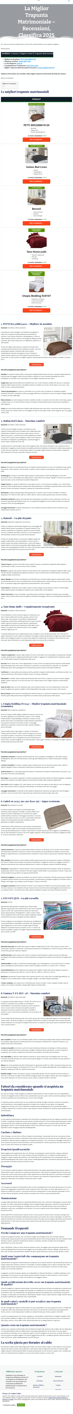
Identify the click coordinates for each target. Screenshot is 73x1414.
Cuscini (58, 1385)
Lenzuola (58, 1390)
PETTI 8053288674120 (28, 59)
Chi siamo (39, 1381)
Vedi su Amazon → (36, 139)
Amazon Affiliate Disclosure (38, 1386)
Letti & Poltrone (58, 1381)
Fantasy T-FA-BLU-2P (15, 993)
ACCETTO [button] (21, 1405)
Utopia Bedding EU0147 (46, 68)
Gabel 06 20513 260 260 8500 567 (21, 801)
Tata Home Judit (32, 66)
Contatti (39, 1376)
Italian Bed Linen (25, 61)
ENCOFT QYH (11, 898)
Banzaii (19, 63)
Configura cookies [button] (9, 1405)
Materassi (58, 1376)
